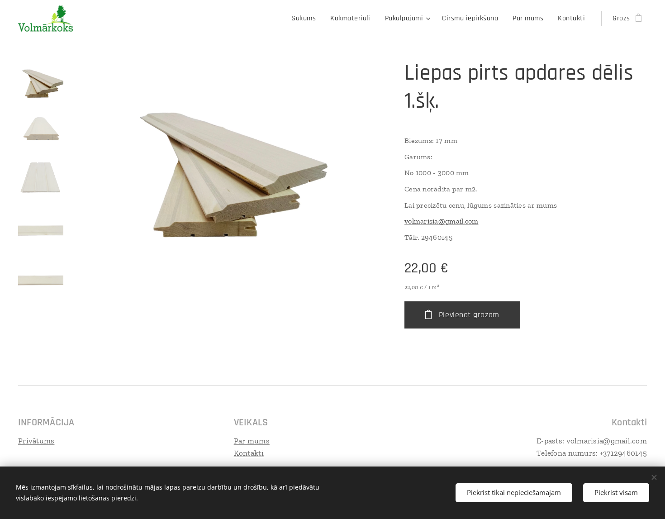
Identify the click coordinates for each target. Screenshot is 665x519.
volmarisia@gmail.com (441, 221)
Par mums (252, 440)
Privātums (36, 440)
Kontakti (249, 452)
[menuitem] (306, 18)
